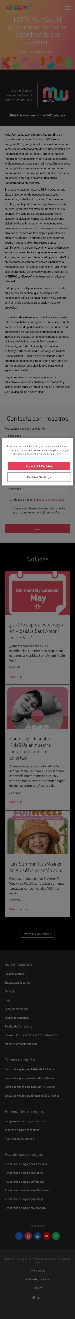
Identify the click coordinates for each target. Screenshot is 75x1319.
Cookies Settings (39, 477)
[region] (37, 461)
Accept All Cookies (39, 466)
